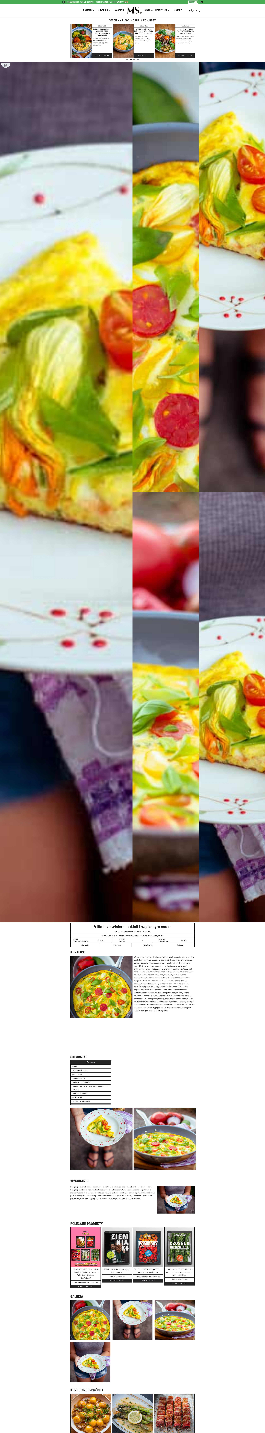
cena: (85, 1282)
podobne (179, 945)
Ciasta (139, 25)
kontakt (177, 10)
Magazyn (119, 10)
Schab (107, 25)
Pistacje (146, 25)
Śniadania (119, 932)
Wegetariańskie (143, 932)
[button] (127, 60)
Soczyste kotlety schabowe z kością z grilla (101, 31)
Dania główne (98, 25)
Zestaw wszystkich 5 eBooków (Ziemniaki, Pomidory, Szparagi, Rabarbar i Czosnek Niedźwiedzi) (85, 1274)
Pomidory (145, 936)
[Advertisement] (132, 1034)
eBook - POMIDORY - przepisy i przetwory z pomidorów (148, 1271)
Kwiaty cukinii (132, 936)
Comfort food (184, 25)
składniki (117, 945)
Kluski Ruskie (184, 31)
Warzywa (129, 932)
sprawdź (193, 2)
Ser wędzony (157, 936)
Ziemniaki (184, 28)
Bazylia (105, 936)
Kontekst (85, 945)
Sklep (148, 10)
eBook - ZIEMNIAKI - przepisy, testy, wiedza (117, 1271)
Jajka (121, 936)
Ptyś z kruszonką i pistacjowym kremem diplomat (143, 31)
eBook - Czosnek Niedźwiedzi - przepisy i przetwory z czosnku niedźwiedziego (179, 1272)
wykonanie (148, 945)
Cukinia (113, 936)
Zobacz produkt (85, 1286)
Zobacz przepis (101, 55)
